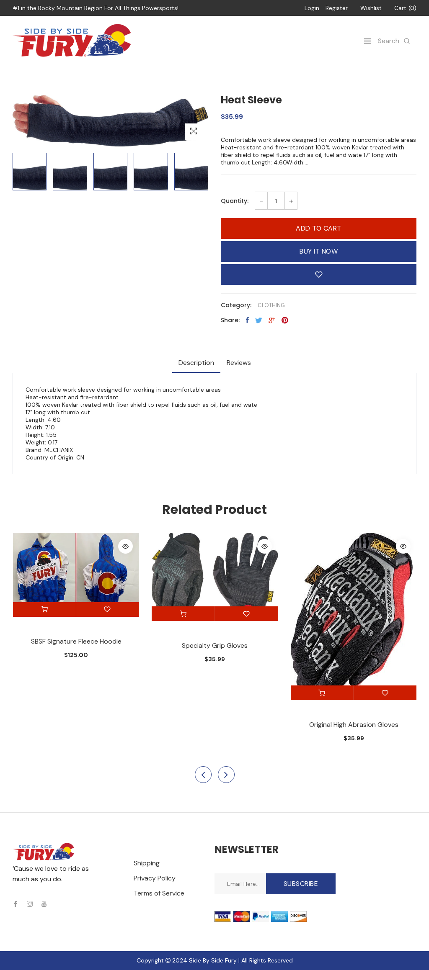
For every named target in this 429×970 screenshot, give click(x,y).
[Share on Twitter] (258, 320)
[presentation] (203, 774)
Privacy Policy (155, 878)
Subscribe (301, 883)
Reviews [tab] (239, 362)
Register (337, 8)
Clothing (271, 305)
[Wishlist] (108, 609)
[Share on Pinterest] (285, 320)
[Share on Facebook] (247, 320)
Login (312, 8)
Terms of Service (159, 893)
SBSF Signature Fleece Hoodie (76, 641)
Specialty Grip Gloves (215, 645)
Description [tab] (196, 362)
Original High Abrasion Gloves (353, 724)
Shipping (147, 863)
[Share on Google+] (272, 320)
